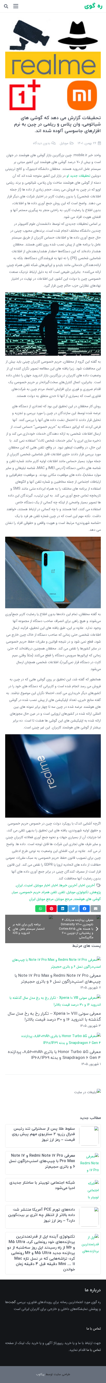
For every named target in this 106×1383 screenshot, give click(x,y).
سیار (15, 892)
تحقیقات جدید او (78, 175)
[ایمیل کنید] (95, 908)
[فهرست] (16, 6)
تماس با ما (94, 1350)
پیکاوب (40, 1374)
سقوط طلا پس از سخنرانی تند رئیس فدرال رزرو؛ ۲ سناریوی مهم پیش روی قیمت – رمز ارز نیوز (43, 1134)
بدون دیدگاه (41, 143)
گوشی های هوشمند (87, 899)
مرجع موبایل (63, 899)
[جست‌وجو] (6, 6)
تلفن (62, 892)
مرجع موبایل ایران (41, 899)
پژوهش (95, 892)
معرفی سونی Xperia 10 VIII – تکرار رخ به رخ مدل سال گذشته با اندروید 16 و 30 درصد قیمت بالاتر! (54, 1016)
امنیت (28, 885)
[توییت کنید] (73, 908)
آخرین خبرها (68, 885)
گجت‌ (12, 1302)
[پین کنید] (51, 908)
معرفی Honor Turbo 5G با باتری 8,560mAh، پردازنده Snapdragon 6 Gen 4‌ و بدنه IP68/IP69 (54, 1054)
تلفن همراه (49, 892)
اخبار (55, 885)
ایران (19, 885)
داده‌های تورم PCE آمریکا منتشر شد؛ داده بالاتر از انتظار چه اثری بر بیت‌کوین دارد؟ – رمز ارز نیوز (41, 1215)
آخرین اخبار (87, 885)
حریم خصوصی (30, 892)
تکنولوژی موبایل (77, 892)
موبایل (64, 143)
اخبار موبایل (42, 885)
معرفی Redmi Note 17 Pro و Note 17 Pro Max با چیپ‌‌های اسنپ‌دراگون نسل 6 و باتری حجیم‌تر (58, 978)
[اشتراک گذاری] (84, 908)
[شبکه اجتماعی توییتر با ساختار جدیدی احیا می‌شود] (89, 1183)
